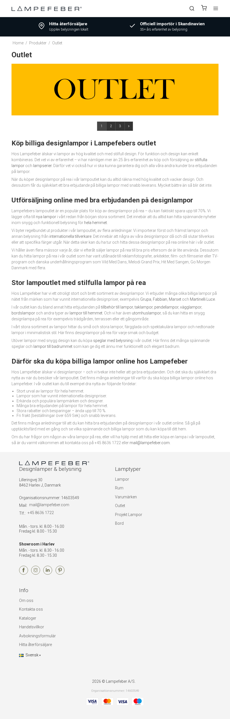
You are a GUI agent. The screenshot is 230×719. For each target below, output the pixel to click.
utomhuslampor (146, 313)
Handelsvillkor (31, 627)
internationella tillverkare (70, 236)
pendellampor (166, 307)
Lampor (122, 479)
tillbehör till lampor (117, 307)
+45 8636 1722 (40, 512)
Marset (175, 299)
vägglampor (190, 307)
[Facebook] (23, 573)
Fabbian (160, 299)
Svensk (32, 655)
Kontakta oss (31, 609)
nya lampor (46, 216)
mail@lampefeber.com (150, 442)
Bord (119, 523)
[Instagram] (35, 573)
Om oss (26, 600)
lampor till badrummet (52, 346)
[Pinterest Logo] (60, 573)
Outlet (120, 505)
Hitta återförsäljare (35, 644)
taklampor (144, 307)
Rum (119, 488)
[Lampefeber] (47, 8)
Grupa (145, 299)
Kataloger (27, 618)
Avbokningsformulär (37, 636)
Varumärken (126, 497)
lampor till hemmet (86, 313)
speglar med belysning (113, 340)
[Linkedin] (47, 573)
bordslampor (23, 313)
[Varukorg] (204, 8)
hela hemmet (95, 222)
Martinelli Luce (202, 299)
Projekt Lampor (128, 514)
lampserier (42, 165)
